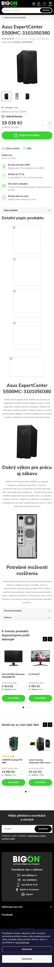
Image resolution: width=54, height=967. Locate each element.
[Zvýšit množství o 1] (50, 123)
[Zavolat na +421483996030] (33, 4)
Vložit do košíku (29, 135)
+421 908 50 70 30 (29, 884)
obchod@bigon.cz (29, 875)
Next (50, 639)
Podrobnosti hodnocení (39, 39)
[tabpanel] (13, 674)
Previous (45, 639)
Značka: (7, 155)
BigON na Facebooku (29, 889)
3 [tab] (28, 707)
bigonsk (29, 894)
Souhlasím (27, 958)
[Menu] (50, 3)
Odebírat (43, 829)
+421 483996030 (29, 880)
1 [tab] (23, 707)
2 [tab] (25, 707)
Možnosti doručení (14, 116)
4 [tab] (30, 707)
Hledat (46, 10)
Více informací (22, 942)
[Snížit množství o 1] (50, 127)
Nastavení (27, 949)
